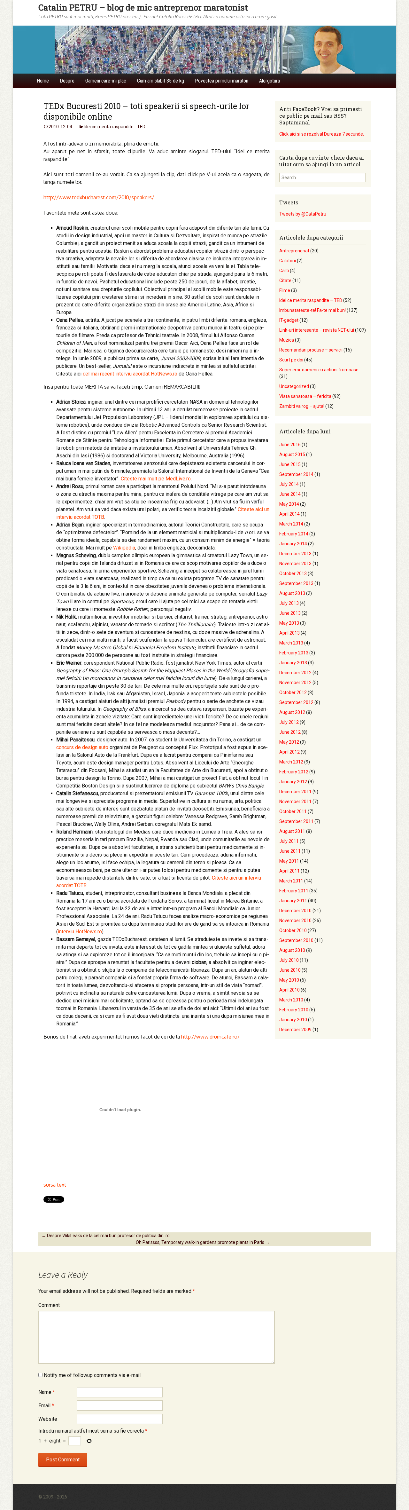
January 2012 (293, 781)
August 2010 (292, 950)
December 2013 (295, 553)
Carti (284, 270)
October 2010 (293, 930)
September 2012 (296, 702)
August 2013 (292, 593)
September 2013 (296, 583)
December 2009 (295, 1029)
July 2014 (289, 484)
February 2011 (293, 890)
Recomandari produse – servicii (311, 349)
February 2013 (293, 652)
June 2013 (290, 613)
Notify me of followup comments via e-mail (92, 1375)
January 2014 (293, 543)
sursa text (54, 1185)
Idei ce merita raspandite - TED (114, 126)
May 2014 (289, 504)
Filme (284, 290)
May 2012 (289, 742)
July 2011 (289, 841)
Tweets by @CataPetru (302, 214)
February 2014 (293, 533)
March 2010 (291, 999)
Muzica (286, 340)
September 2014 (296, 474)
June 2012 (290, 732)
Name (46, 1392)
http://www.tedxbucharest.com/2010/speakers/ (98, 197)
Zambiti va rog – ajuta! (301, 406)
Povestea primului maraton (221, 81)
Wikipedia (124, 548)
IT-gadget (288, 320)
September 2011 (296, 821)
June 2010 (290, 970)
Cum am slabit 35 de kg (160, 81)
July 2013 (289, 603)
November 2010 (295, 920)
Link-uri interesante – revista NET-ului (316, 330)
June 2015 (290, 464)
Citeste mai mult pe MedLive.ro (156, 479)
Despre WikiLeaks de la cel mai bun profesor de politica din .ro (106, 1235)
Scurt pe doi (291, 359)
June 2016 (290, 444)
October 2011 (293, 811)
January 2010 (293, 1019)
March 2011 (291, 880)
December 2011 (295, 791)
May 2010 (289, 980)
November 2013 (295, 563)
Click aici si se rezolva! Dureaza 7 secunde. (321, 134)
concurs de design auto (82, 747)
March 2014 (291, 523)
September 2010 (296, 940)
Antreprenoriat (294, 250)
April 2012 (289, 752)
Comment (49, 1305)
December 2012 (295, 672)
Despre (67, 81)
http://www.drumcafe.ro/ (210, 1036)
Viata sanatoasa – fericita (305, 396)
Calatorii (287, 260)
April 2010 (289, 989)
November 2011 (295, 801)
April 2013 (289, 633)
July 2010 (289, 960)
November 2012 (295, 682)
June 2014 (290, 494)
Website (47, 1419)
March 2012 (291, 761)
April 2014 (289, 514)
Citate (285, 280)
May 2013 (289, 623)
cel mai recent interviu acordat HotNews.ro (130, 374)
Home (43, 81)
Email (46, 1406)
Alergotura (269, 81)
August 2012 (292, 712)
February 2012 (293, 771)
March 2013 (291, 642)
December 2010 (295, 910)
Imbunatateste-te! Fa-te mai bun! (312, 310)
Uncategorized (294, 386)
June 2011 (290, 851)
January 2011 (293, 900)
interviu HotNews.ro (80, 932)
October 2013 (293, 573)
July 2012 (289, 722)
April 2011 (289, 871)
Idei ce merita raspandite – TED (310, 300)
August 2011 (292, 831)
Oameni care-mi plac (105, 81)
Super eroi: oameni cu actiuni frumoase (319, 369)
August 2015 (292, 454)
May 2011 (289, 861)
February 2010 (293, 1009)
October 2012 (293, 692)
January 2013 (293, 662)
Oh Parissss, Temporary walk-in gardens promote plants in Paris (203, 1242)
